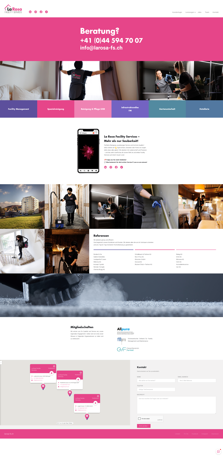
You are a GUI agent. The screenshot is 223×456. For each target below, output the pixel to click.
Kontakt (216, 12)
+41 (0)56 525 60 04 (38, 378)
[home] (15, 8)
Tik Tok (186, 434)
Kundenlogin (177, 12)
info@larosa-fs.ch (64, 386)
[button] (190, 12)
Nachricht (141, 394)
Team (207, 12)
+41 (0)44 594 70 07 (65, 384)
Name (139, 377)
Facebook (195, 434)
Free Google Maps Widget (65, 423)
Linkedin (177, 434)
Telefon (140, 385)
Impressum (215, 434)
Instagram (205, 434)
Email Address (183, 377)
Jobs (199, 12)
